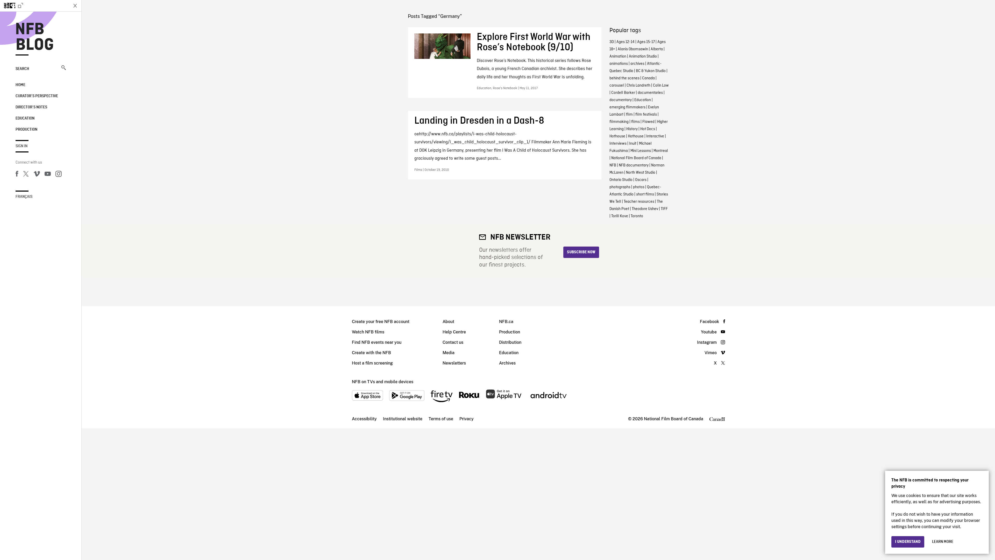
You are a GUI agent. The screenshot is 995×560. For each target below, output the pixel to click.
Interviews (618, 143)
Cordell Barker (623, 92)
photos (638, 187)
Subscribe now (581, 252)
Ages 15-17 (646, 42)
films (635, 121)
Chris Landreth (638, 85)
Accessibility (364, 418)
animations (618, 63)
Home (20, 85)
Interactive (655, 136)
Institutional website (402, 418)
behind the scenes (624, 78)
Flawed (648, 121)
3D (611, 42)
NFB (612, 165)
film (629, 114)
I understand (908, 542)
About (448, 321)
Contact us (453, 342)
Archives (507, 363)
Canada (648, 78)
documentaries (650, 92)
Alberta (657, 49)
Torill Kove (619, 216)
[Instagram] (58, 175)
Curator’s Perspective (37, 96)
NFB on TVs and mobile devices (382, 381)
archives (637, 63)
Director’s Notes (31, 107)
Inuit (632, 143)
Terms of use (441, 418)
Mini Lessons (640, 150)
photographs (619, 187)
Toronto (637, 216)
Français (24, 197)
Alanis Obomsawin (633, 49)
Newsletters (454, 363)
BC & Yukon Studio (651, 71)
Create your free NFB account (380, 321)
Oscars (640, 180)
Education (25, 118)
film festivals (646, 114)
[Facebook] (17, 175)
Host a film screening (372, 363)
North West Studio (640, 172)
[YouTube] (48, 175)
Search (22, 69)
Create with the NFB (371, 352)
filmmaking (619, 121)
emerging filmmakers (627, 107)
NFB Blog (35, 37)
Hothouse (617, 136)
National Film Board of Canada (636, 158)
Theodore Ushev (645, 209)
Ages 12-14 (625, 42)
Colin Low (661, 85)
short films (645, 194)
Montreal (660, 150)
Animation (617, 56)
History (632, 129)
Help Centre (454, 332)
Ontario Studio (620, 180)
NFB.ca (506, 321)
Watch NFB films (368, 332)
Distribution (510, 342)
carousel (616, 85)
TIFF (664, 209)
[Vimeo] (37, 175)
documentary (620, 100)
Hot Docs (647, 129)
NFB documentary (634, 165)
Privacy (466, 418)
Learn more (942, 542)
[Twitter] (26, 175)
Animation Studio (643, 56)
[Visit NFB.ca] (34, 6)
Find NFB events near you (376, 342)
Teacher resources (639, 201)
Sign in (21, 146)
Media (448, 352)
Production (26, 130)
